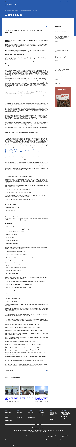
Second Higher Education (31, 417)
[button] (65, 1)
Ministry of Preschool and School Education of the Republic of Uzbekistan (66, 436)
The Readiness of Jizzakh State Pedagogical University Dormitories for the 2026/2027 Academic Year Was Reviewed (62, 37)
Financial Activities (19, 417)
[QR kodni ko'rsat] (14, 370)
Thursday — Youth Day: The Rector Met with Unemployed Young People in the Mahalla (12, 398)
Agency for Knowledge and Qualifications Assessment (31, 419)
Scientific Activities (19, 412)
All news (57, 83)
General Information (8, 412)
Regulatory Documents (8, 420)
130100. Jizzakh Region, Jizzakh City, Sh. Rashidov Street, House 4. (53, 413)
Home (5, 10)
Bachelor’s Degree (41, 412)
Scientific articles (11, 10)
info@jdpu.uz (51, 419)
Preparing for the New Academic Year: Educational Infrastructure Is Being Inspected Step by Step (41, 398)
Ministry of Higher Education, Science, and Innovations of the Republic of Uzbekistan (52, 436)
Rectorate (6, 417)
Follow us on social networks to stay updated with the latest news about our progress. (65, 413)
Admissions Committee (31, 412)
